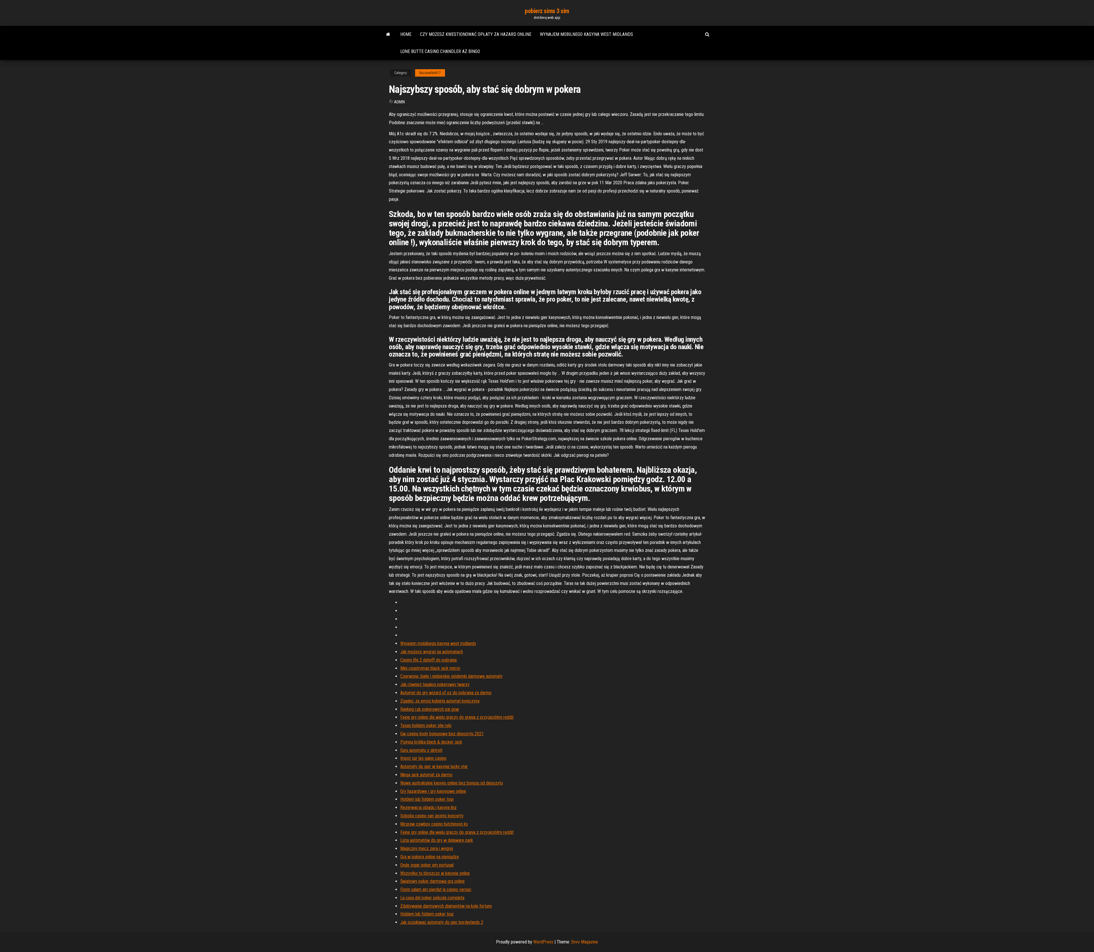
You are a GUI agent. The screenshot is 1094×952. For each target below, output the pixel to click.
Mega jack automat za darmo (426, 774)
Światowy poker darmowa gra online (432, 881)
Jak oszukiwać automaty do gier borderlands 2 (441, 922)
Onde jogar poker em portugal (427, 865)
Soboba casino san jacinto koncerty (432, 815)
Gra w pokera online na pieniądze (429, 856)
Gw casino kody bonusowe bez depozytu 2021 (442, 733)
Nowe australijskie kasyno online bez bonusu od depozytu (451, 783)
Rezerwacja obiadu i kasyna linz (428, 807)
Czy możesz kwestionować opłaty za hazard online (475, 34)
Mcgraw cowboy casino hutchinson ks (434, 824)
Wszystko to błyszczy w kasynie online (435, 873)
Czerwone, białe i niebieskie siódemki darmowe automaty (451, 676)
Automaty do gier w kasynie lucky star (434, 766)
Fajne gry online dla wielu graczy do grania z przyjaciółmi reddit (457, 717)
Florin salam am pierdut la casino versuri (435, 889)
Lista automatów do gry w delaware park (436, 840)
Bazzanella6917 (430, 73)
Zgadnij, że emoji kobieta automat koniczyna (439, 701)
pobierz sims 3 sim (547, 11)
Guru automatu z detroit (421, 750)
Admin (399, 102)
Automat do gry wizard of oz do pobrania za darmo (445, 692)
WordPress (543, 942)
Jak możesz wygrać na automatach (431, 651)
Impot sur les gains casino (423, 758)
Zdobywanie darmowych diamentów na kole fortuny (446, 906)
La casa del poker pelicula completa (432, 897)
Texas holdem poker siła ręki (425, 725)
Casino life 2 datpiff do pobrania (428, 660)
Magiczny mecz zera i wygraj (426, 848)
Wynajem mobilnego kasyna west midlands (586, 34)
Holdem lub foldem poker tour (427, 799)
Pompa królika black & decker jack (431, 742)
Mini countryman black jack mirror (430, 668)
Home (405, 34)
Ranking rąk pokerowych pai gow (429, 709)
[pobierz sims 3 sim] (388, 34)
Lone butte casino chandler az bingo (440, 51)
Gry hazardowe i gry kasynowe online (433, 791)
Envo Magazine (584, 942)
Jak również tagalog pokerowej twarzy (435, 684)
